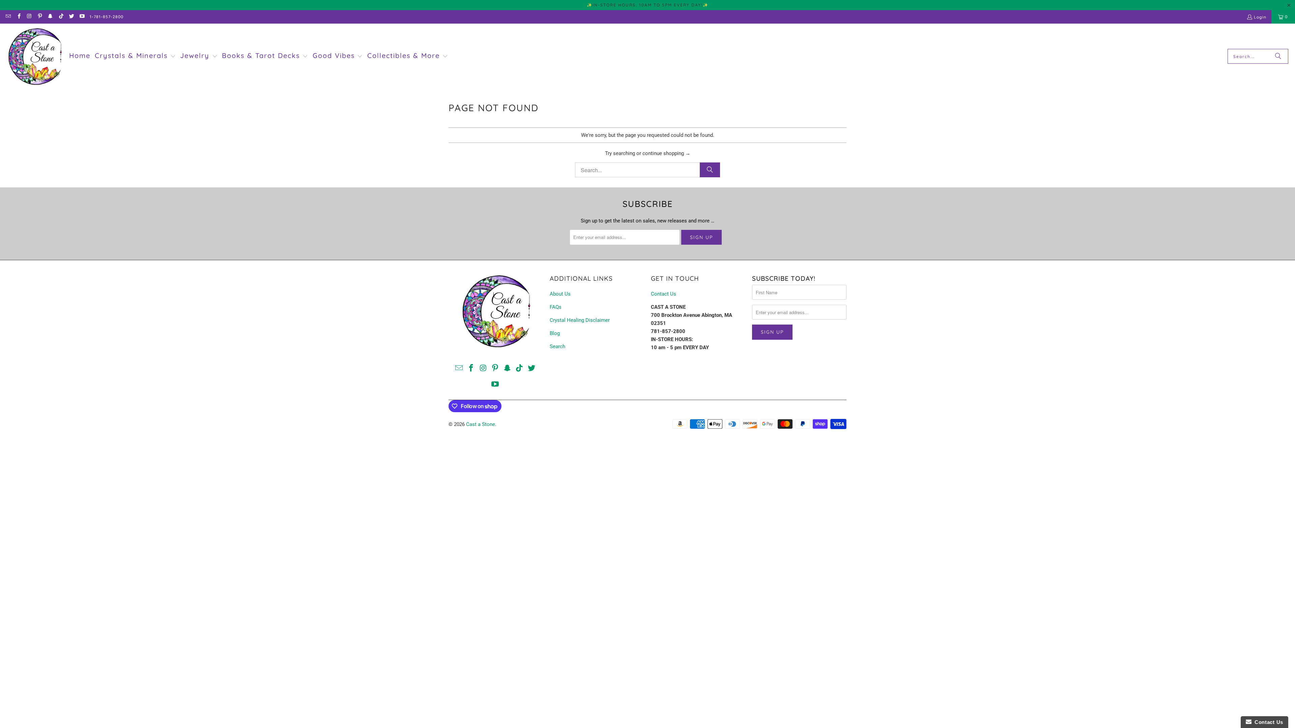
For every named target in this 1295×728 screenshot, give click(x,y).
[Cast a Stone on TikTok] (60, 16)
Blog (555, 333)
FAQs (556, 307)
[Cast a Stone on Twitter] (71, 16)
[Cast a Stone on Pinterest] (39, 16)
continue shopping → (666, 153)
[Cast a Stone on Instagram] (29, 16)
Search (557, 346)
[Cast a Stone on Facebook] (18, 16)
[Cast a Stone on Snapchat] (50, 16)
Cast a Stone (480, 424)
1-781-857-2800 (106, 16)
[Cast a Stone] (34, 56)
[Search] (1278, 56)
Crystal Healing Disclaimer (580, 320)
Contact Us (663, 294)
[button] (135, 56)
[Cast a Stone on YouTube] (82, 16)
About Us (560, 294)
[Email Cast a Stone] (8, 16)
